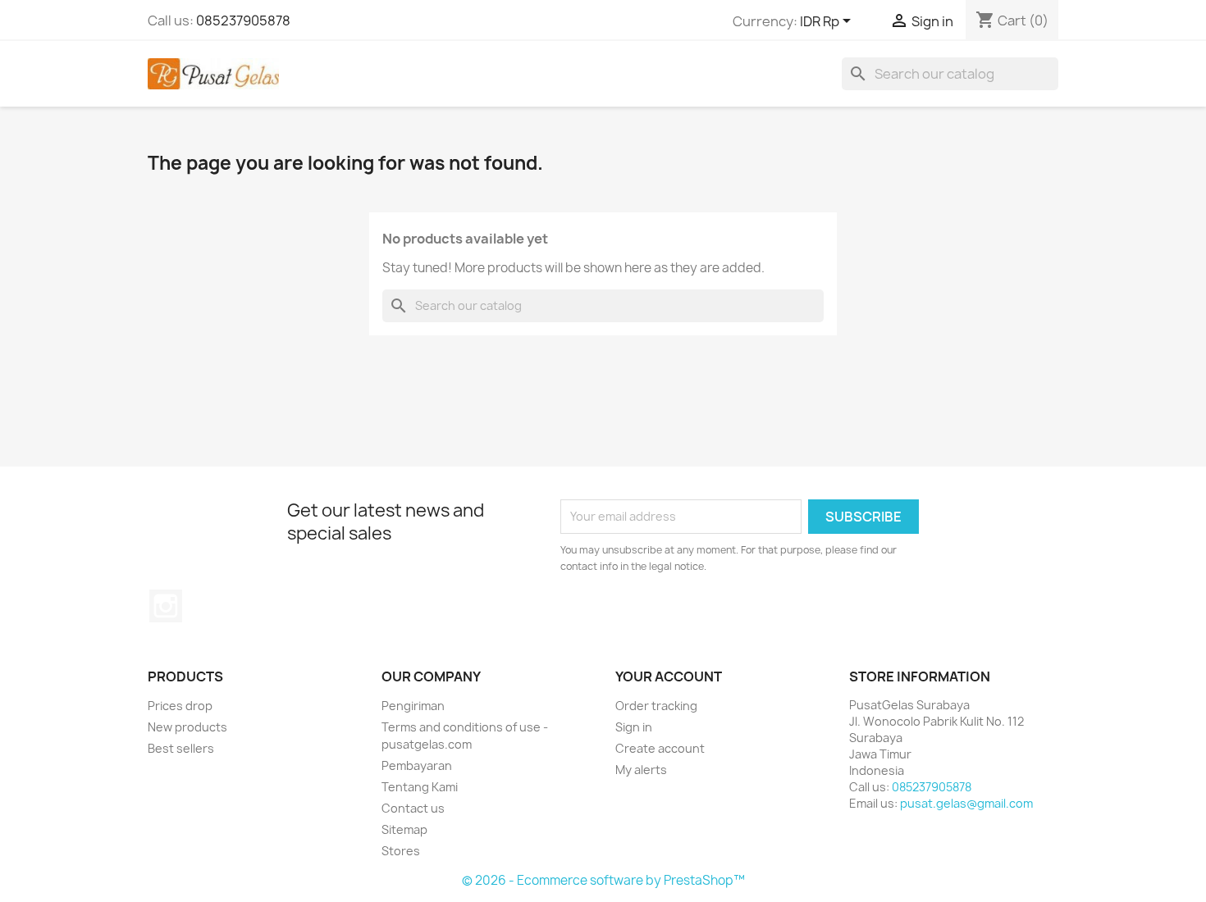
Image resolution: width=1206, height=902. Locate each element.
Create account (660, 748)
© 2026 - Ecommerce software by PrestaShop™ (603, 880)
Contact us (413, 808)
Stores (400, 851)
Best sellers (181, 748)
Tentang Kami (419, 787)
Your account (668, 676)
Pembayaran (416, 765)
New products (187, 727)
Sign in (633, 727)
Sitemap (404, 829)
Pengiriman (413, 705)
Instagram (165, 606)
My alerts (641, 769)
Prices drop (180, 705)
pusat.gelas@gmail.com (966, 803)
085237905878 (243, 20)
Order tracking (656, 705)
